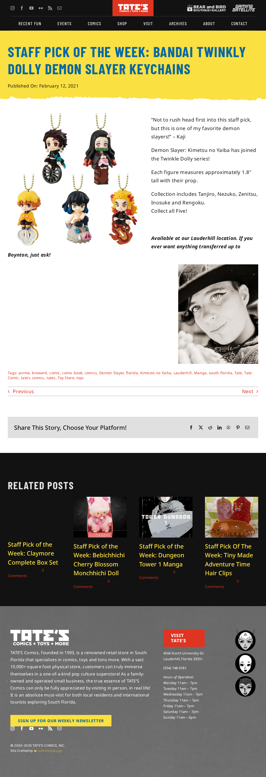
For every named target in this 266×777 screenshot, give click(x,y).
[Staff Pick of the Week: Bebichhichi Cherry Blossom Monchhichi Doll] (100, 500)
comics (91, 372)
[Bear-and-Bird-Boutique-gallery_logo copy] (206, 7)
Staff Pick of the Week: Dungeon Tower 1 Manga (161, 555)
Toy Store (66, 377)
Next (247, 391)
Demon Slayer (111, 372)
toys (80, 377)
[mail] (59, 8)
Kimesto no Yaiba (155, 372)
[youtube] (31, 8)
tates (50, 377)
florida (132, 372)
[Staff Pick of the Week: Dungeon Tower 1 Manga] (165, 500)
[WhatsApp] (228, 427)
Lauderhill (183, 372)
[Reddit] (210, 427)
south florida (220, 372)
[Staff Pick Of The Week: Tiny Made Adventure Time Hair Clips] (231, 500)
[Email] (247, 427)
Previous (23, 391)
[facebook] (22, 8)
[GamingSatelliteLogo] (243, 7)
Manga (200, 372)
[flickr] (41, 8)
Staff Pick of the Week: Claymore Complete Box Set (33, 553)
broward (39, 372)
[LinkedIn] (219, 427)
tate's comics (32, 377)
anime (24, 372)
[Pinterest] (238, 427)
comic (54, 372)
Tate (238, 372)
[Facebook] (191, 427)
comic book (72, 372)
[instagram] (12, 8)
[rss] (50, 8)
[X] (200, 427)
